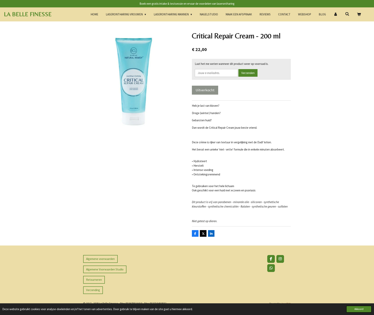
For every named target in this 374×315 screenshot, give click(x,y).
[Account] (335, 14)
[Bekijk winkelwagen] (359, 14)
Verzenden (248, 73)
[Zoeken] (347, 14)
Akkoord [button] (358, 309)
